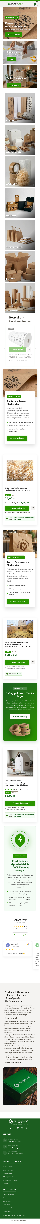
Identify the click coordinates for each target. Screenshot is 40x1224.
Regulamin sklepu (7, 1173)
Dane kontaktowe (7, 1198)
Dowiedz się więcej (20, 717)
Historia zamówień (8, 1208)
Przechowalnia (7, 1211)
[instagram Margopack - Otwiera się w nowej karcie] (22, 1128)
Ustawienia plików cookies (10, 1180)
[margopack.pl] (25, 1215)
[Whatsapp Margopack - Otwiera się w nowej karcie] (26, 1128)
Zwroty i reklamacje (8, 1170)
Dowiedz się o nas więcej (13, 1063)
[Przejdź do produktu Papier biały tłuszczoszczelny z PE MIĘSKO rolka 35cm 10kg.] (20, 340)
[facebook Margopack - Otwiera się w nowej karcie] (14, 1128)
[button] (2, 4)
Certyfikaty (5, 1183)
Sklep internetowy (18, 1220)
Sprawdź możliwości (17, 438)
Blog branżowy (7, 1201)
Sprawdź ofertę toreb (17, 601)
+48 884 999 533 (14, 1142)
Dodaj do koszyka (18, 508)
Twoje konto (6, 1205)
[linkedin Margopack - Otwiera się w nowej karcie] (10, 1128)
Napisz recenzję (19, 935)
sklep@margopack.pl (15, 1148)
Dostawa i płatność (8, 1167)
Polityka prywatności (8, 1177)
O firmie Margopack (8, 1194)
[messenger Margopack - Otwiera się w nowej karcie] (18, 1128)
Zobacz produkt (17, 350)
